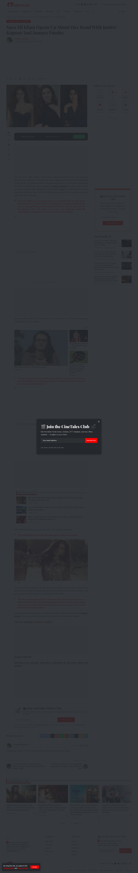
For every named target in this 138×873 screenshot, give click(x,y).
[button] (35, 867)
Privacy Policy (9, 868)
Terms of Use (22, 868)
